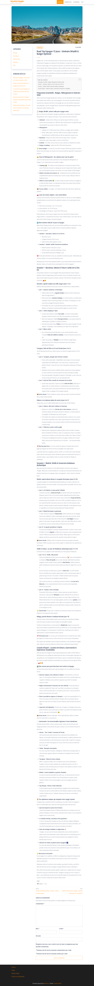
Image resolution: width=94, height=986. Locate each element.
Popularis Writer (58, 983)
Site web (38, 936)
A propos (14, 967)
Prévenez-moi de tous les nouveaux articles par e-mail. (52, 954)
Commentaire (40, 904)
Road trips (60, 2)
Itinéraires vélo (68, 2)
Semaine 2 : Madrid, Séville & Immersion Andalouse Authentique (51, 86)
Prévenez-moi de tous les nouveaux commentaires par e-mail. (54, 950)
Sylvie (39, 57)
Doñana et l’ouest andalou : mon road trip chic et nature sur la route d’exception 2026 (21, 107)
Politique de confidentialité (18, 976)
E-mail (61, 929)
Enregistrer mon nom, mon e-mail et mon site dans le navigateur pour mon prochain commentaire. (57, 945)
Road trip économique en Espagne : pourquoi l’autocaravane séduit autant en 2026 (22, 99)
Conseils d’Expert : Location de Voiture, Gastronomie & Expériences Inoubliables (54, 88)
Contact (13, 970)
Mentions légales (15, 973)
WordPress (46, 983)
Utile (82, 2)
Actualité (15, 53)
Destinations (76, 2)
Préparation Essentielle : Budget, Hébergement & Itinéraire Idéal (51, 82)
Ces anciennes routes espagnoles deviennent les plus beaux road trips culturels (21, 91)
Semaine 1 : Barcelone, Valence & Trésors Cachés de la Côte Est (51, 84)
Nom (37, 929)
